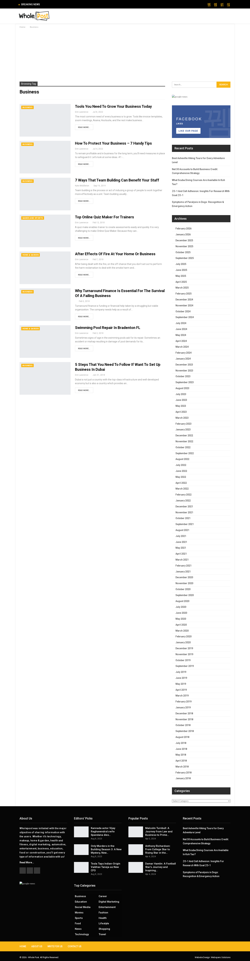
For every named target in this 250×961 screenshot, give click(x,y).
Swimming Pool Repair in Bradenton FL (107, 328)
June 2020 (181, 612)
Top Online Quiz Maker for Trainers (104, 217)
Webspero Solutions (220, 957)
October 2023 (183, 376)
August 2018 (182, 737)
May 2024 (181, 335)
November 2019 (184, 654)
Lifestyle (104, 923)
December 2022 (184, 435)
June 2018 (181, 749)
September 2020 (185, 595)
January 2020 (183, 642)
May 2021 (181, 547)
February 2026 (183, 228)
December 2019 (184, 648)
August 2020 (182, 601)
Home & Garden (30, 255)
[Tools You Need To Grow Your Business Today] (45, 120)
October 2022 (183, 447)
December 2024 (184, 299)
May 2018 (181, 754)
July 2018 (181, 743)
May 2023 (181, 406)
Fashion (103, 912)
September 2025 (185, 258)
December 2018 (184, 713)
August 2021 (182, 530)
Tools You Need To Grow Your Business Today (113, 106)
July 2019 (181, 672)
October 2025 (183, 252)
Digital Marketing (109, 901)
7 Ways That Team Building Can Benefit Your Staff (117, 180)
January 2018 (183, 778)
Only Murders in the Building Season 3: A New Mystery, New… (106, 849)
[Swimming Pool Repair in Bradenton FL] (45, 341)
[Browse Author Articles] (77, 301)
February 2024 (183, 352)
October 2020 (183, 589)
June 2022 (181, 471)
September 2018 (185, 731)
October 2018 (183, 725)
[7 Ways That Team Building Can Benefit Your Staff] (45, 194)
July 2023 (181, 394)
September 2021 (185, 524)
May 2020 (181, 618)
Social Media (82, 907)
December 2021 (184, 506)
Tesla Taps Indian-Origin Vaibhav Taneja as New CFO (105, 867)
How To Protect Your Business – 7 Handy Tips (113, 143)
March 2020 (182, 630)
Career (103, 896)
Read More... (84, 127)
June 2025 (181, 270)
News (78, 928)
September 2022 (185, 453)
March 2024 (182, 346)
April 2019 (181, 689)
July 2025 (181, 264)
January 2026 (183, 234)
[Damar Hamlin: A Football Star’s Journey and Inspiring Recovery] (135, 867)
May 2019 (181, 684)
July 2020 (181, 607)
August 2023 (182, 388)
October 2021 (183, 518)
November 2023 (184, 370)
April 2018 (181, 760)
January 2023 (183, 429)
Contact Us (74, 946)
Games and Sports (32, 218)
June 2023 (181, 400)
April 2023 (181, 411)
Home (23, 946)
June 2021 (181, 542)
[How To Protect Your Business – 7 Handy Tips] (45, 157)
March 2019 (182, 695)
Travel (102, 934)
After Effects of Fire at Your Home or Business (115, 254)
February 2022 (183, 494)
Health (103, 918)
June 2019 (181, 678)
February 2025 (183, 293)
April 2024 (181, 341)
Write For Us (55, 946)
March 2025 (182, 287)
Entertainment (107, 907)
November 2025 (184, 246)
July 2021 (181, 536)
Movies (79, 912)
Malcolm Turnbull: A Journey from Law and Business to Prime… (158, 831)
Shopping (104, 928)
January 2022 (183, 500)
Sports (79, 918)
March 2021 (182, 559)
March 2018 (182, 766)
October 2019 (183, 660)
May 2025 (181, 276)
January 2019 (183, 707)
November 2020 (184, 583)
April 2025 (181, 282)
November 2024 (184, 305)
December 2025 (184, 240)
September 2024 (185, 317)
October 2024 (183, 311)
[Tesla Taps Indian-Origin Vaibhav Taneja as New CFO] (81, 867)
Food (78, 923)
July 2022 (181, 465)
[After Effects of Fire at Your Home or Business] (45, 267)
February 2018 (183, 772)
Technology (82, 934)
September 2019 (185, 666)
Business (27, 107)
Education (81, 901)
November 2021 (184, 512)
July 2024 (181, 323)
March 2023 (182, 417)
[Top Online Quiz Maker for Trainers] (45, 231)
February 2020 (183, 636)
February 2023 (183, 423)
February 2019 (183, 701)
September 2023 (185, 382)
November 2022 (184, 441)
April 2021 (181, 553)
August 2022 (182, 459)
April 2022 (181, 483)
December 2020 (184, 577)
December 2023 (184, 364)
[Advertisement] (125, 54)
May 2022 (181, 477)
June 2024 (181, 329)
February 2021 (183, 565)
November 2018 (184, 719)
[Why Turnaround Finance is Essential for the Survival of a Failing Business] (45, 304)
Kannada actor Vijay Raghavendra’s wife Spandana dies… (103, 831)
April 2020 (181, 624)
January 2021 (183, 571)
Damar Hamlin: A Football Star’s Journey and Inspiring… (160, 867)
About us (36, 946)
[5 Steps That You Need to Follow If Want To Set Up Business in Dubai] (45, 378)
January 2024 (183, 358)
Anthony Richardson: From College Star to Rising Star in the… (157, 849)
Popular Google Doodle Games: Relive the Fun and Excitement (78, 4)
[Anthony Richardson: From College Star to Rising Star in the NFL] (135, 849)
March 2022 (182, 488)
